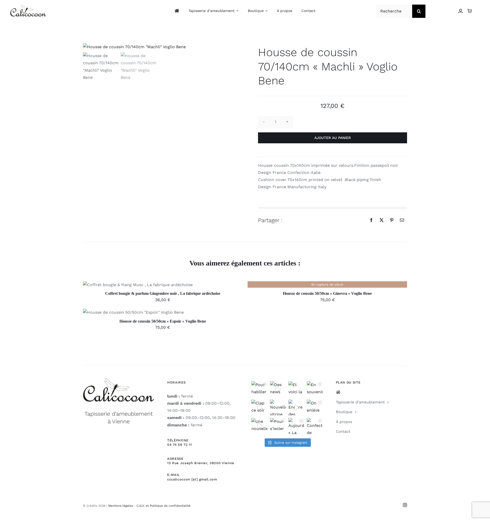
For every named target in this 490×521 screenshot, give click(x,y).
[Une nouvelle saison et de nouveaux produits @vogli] (259, 426)
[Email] (402, 220)
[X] (381, 220)
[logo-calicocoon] (28, 6)
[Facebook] (371, 220)
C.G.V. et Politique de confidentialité (163, 505)
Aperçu (161, 286)
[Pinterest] (392, 220)
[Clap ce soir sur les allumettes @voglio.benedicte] (259, 407)
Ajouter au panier (332, 138)
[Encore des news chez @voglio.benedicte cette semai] (296, 407)
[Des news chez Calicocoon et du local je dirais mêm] (278, 389)
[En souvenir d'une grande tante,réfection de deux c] (315, 389)
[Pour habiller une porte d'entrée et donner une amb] (259, 389)
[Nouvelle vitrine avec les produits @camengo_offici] (278, 407)
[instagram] (405, 505)
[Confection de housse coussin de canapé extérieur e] (315, 426)
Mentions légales (120, 505)
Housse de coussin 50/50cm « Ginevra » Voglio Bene (327, 293)
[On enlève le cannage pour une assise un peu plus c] (315, 407)
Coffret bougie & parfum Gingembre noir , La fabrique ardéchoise (162, 293)
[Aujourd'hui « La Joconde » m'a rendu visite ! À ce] (296, 426)
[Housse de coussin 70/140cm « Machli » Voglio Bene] (157, 46)
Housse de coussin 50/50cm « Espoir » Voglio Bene (162, 321)
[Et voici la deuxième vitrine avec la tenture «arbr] (296, 389)
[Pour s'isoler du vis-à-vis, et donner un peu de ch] (278, 426)
